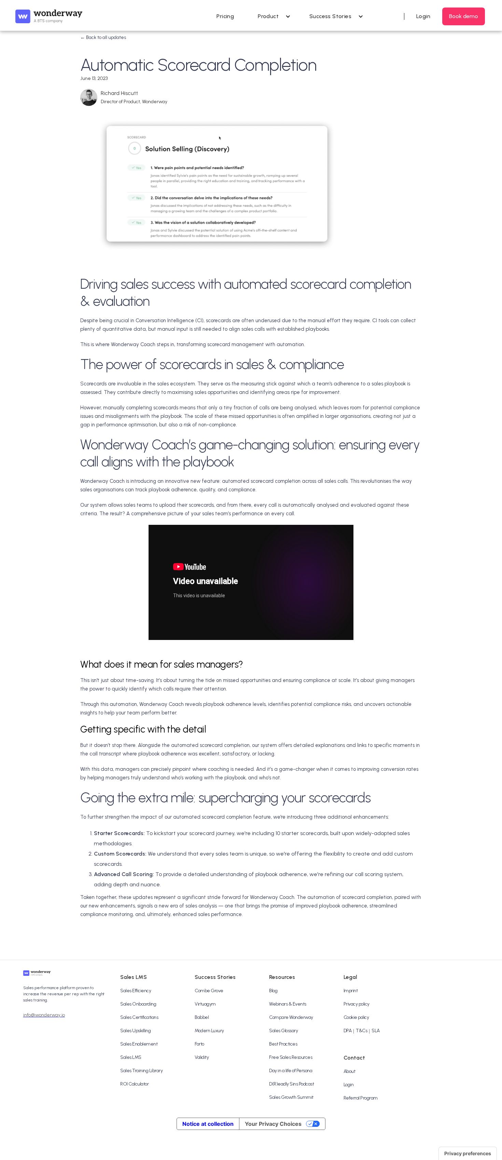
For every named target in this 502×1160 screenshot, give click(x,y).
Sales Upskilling (135, 1031)
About (349, 1071)
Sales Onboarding (138, 1004)
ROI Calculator (134, 1084)
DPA (348, 1031)
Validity (202, 1057)
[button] (271, 16)
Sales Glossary (283, 1031)
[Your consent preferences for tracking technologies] (468, 1153)
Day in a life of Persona (290, 1071)
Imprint (351, 991)
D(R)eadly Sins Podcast (291, 1084)
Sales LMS (130, 1057)
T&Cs (361, 1031)
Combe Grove (209, 991)
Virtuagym (205, 1004)
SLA (376, 1031)
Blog (273, 991)
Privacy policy (356, 1004)
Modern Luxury (209, 1031)
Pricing (225, 16)
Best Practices (283, 1044)
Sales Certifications (139, 1017)
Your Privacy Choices (273, 1123)
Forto (199, 1044)
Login (349, 1085)
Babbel (202, 1017)
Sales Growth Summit (291, 1097)
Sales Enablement (138, 1044)
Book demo (463, 16)
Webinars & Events (287, 1004)
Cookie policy (356, 1017)
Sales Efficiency (135, 991)
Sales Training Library (141, 1071)
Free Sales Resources (290, 1057)
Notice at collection (208, 1123)
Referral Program (361, 1098)
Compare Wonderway (291, 1017)
